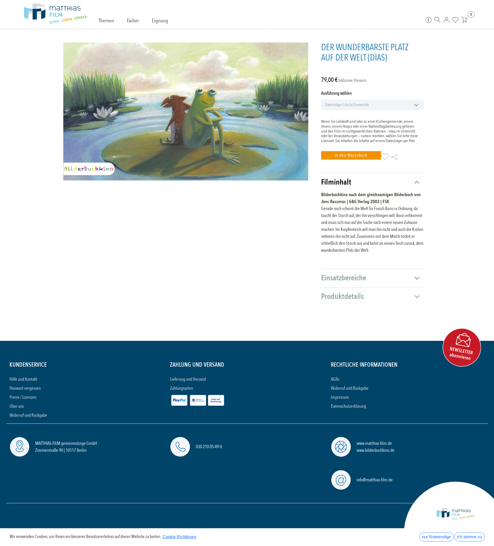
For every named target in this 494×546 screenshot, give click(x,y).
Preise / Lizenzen (23, 397)
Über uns (17, 406)
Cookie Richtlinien (179, 537)
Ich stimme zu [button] (469, 537)
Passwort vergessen (25, 388)
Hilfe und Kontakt (23, 379)
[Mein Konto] (446, 19)
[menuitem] (106, 21)
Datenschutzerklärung (348, 406)
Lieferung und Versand (188, 379)
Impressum (340, 397)
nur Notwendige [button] (436, 537)
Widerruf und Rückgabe (28, 415)
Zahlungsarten (181, 388)
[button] (351, 155)
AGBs (335, 379)
